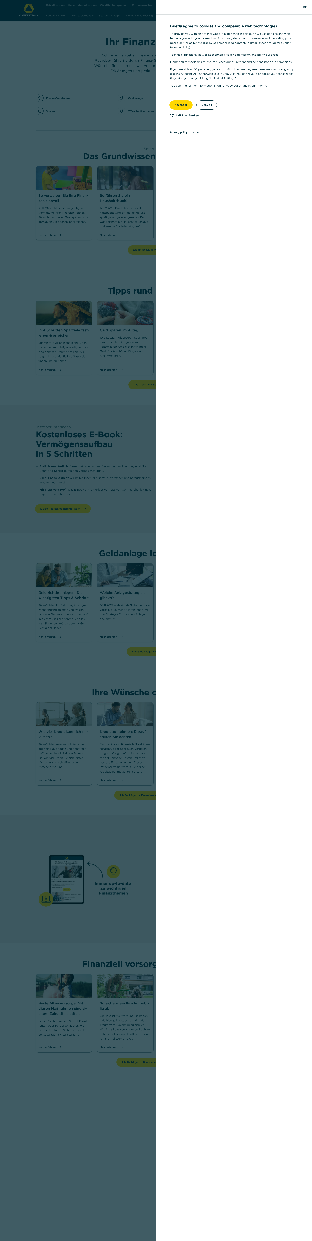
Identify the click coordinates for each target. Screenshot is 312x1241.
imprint (261, 85)
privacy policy (232, 85)
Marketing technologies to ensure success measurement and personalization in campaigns (231, 62)
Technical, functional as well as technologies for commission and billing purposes (224, 54)
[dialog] (156, 620)
